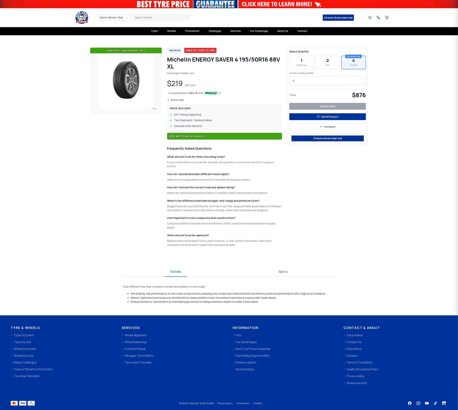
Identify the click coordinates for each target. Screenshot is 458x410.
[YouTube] (427, 403)
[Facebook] (409, 403)
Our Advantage (259, 31)
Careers (257, 403)
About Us (282, 31)
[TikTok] (435, 403)
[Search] (370, 18)
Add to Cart (327, 106)
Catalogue (215, 31)
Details (175, 271)
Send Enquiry (329, 116)
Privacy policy (225, 403)
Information (242, 403)
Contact (302, 31)
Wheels (171, 31)
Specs (283, 271)
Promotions (192, 31)
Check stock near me (327, 138)
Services (235, 31)
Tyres (154, 31)
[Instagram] (418, 403)
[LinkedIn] (444, 403)
